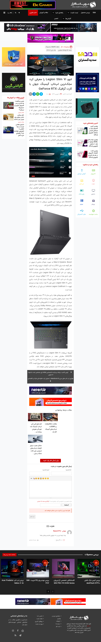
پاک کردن (34, 478)
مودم (81, 204)
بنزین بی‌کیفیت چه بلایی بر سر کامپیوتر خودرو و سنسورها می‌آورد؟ (19, 105)
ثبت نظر (32, 517)
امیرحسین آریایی (67, 94)
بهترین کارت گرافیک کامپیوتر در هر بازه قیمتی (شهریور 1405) (93, 154)
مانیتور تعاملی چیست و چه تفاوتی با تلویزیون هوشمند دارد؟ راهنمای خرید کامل (19, 130)
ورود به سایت (39, 624)
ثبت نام (58, 626)
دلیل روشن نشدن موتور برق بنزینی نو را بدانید (19, 117)
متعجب (41, 478)
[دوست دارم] (64, 540)
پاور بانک (81, 194)
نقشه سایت (39, 619)
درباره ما (58, 624)
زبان (43, 478)
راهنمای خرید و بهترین (56, 617)
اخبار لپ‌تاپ (34, 58)
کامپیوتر (93, 174)
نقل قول (31, 478)
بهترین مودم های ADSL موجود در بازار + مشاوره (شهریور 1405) (92, 142)
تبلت (93, 184)
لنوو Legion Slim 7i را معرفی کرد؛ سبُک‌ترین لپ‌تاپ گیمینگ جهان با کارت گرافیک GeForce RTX (50, 84)
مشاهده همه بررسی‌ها (9, 555)
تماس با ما (40, 616)
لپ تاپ (81, 184)
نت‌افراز (89, 626)
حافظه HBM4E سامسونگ (52, 47)
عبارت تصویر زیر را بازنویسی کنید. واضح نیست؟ (54, 501)
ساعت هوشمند (93, 214)
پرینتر (93, 204)
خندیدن (36, 478)
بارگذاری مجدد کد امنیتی (43, 501)
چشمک (48, 478)
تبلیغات (58, 621)
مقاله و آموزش (21, 112)
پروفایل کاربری (39, 621)
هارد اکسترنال (81, 214)
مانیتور (93, 194)
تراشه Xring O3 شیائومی (65, 50)
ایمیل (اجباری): (45, 470)
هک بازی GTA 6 (51, 50)
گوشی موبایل (82, 174)
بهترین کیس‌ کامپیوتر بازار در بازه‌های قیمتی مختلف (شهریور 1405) (93, 130)
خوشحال (38, 478)
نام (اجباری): (68, 470)
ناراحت (45, 478)
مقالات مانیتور (21, 122)
